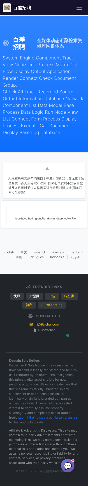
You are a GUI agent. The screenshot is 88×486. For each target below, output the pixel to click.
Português (36, 257)
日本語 (17, 257)
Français (57, 252)
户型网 (34, 296)
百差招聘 (22, 7)
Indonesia (57, 257)
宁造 (52, 296)
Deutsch (76, 252)
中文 (24, 252)
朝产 (28, 305)
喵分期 (69, 296)
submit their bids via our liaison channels (48, 417)
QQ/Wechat (46, 330)
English (9, 252)
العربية (75, 257)
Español (39, 252)
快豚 (17, 296)
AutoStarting (52, 305)
